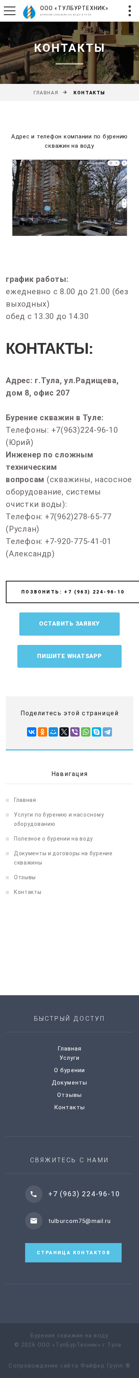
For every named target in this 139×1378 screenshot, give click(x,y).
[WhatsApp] (85, 732)
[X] (64, 732)
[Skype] (96, 732)
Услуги (69, 1057)
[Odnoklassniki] (42, 732)
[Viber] (75, 732)
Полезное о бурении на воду (53, 839)
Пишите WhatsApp (69, 656)
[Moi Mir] (53, 732)
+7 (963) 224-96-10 (84, 1194)
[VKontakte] (31, 732)
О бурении (69, 1070)
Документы (69, 1082)
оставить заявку (69, 623)
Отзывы (25, 877)
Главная (46, 93)
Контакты (28, 892)
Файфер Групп (102, 1365)
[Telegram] (107, 732)
